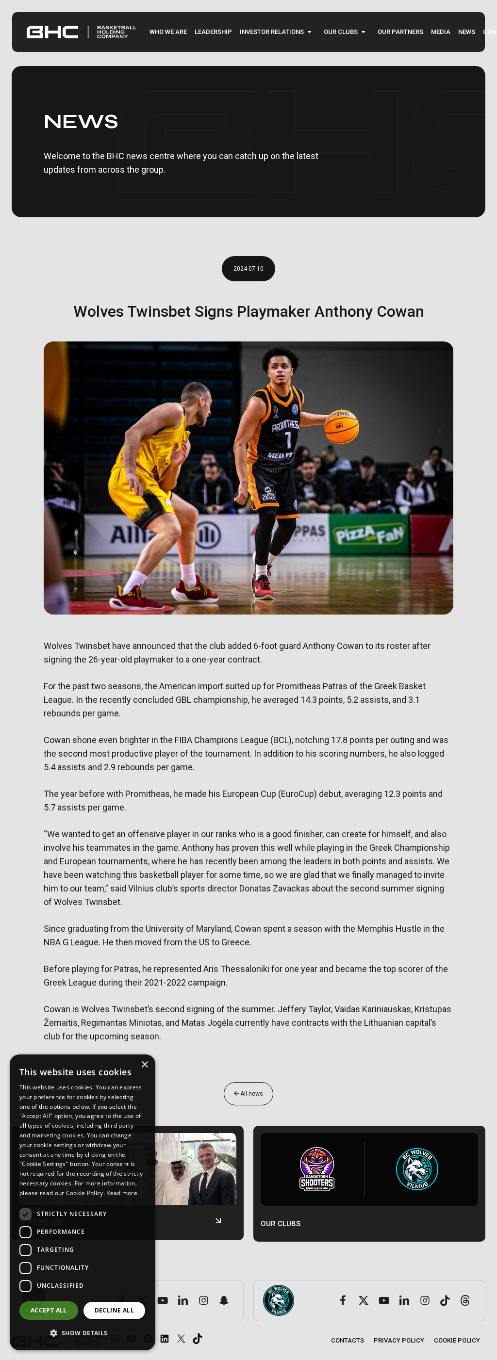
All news (251, 1093)
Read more (121, 1193)
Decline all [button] (114, 1310)
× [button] (144, 1065)
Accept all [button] (49, 1310)
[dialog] (82, 1202)
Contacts (347, 1340)
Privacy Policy (399, 1340)
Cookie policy (457, 1340)
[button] (82, 1333)
